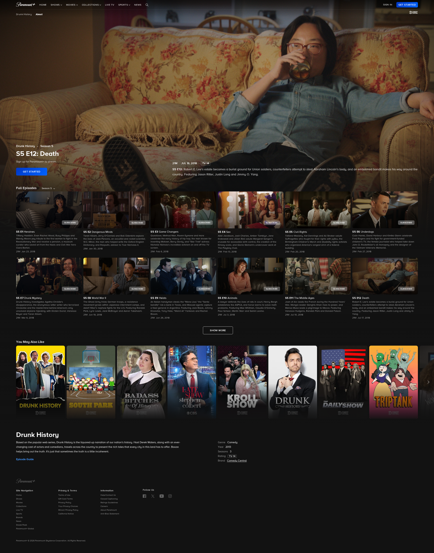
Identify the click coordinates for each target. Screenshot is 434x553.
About (39, 14)
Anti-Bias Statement (110, 514)
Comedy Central (237, 460)
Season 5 (46, 146)
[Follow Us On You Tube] (162, 496)
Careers (104, 506)
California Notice (66, 514)
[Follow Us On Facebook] (144, 496)
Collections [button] (91, 5)
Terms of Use (64, 495)
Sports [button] (123, 5)
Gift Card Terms (65, 499)
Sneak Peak (21, 525)
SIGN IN (387, 5)
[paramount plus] (25, 4)
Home (43, 5)
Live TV (109, 5)
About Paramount (109, 510)
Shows (19, 499)
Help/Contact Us (108, 495)
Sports (19, 514)
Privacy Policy (64, 503)
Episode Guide (25, 459)
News (137, 5)
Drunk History (24, 14)
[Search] (147, 4)
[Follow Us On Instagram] (170, 496)
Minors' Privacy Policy (68, 510)
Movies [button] (71, 5)
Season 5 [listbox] (47, 188)
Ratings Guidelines (109, 503)
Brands (19, 518)
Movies (19, 503)
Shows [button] (56, 5)
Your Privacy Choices (68, 506)
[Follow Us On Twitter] (153, 496)
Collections (21, 506)
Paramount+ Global (25, 529)
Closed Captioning (109, 499)
